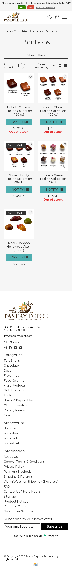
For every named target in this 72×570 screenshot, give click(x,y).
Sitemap (10, 496)
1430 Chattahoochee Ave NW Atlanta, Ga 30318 (22, 328)
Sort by (23, 66)
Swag (8, 415)
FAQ (7, 486)
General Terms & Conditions (24, 461)
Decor (8, 370)
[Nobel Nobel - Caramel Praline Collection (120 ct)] (19, 88)
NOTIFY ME (20, 122)
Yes (22, 7)
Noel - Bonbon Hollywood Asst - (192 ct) (19, 246)
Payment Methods (17, 471)
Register (10, 428)
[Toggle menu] (64, 17)
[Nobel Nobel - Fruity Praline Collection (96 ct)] (19, 156)
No (30, 7)
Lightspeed (11, 559)
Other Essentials (16, 405)
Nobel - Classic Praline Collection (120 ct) (53, 111)
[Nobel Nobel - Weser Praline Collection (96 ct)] (53, 156)
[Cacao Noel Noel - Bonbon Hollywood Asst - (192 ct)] (19, 224)
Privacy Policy (14, 466)
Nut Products (14, 390)
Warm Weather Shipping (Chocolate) (31, 481)
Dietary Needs (14, 410)
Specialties (36, 31)
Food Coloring (14, 380)
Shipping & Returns (18, 476)
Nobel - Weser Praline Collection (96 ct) (53, 179)
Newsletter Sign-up (18, 511)
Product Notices (16, 501)
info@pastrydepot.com (18, 335)
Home (7, 31)
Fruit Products (14, 385)
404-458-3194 (12, 341)
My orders (11, 433)
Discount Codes (15, 506)
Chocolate (20, 31)
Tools (7, 395)
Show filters (36, 55)
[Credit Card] (35, 564)
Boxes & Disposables (18, 400)
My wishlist (11, 443)
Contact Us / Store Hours (22, 491)
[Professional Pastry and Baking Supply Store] (16, 17)
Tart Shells (12, 360)
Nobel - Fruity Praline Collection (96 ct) (19, 179)
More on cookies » (45, 7)
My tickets (11, 438)
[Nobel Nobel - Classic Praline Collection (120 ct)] (53, 88)
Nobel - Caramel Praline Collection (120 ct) (19, 111)
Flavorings (11, 375)
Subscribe (54, 526)
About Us (11, 456)
